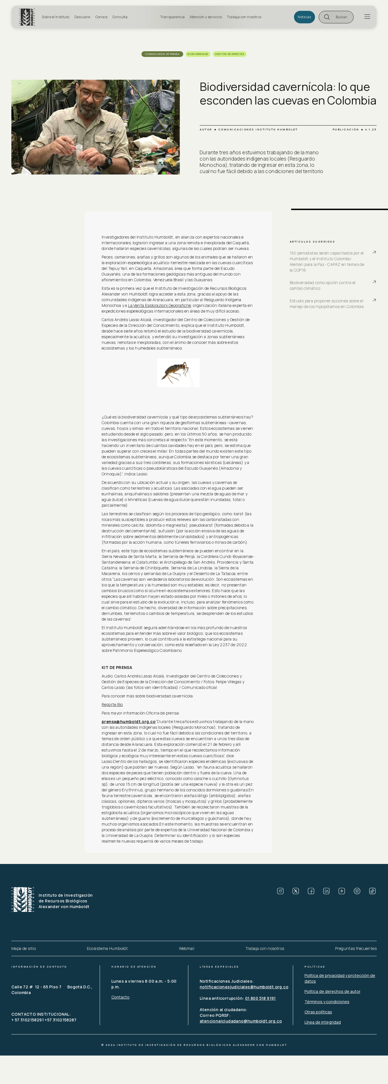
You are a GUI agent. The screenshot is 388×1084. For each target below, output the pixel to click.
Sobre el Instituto (55, 17)
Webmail (187, 948)
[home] (29, 17)
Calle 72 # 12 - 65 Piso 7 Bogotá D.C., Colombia (52, 989)
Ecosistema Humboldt (107, 948)
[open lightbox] (178, 372)
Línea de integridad (322, 1022)
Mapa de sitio (23, 948)
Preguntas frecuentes (356, 948)
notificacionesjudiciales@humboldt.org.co (244, 986)
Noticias (304, 17)
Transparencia (172, 17)
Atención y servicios (206, 17)
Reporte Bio (112, 704)
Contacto (120, 997)
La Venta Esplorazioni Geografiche (159, 305)
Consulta (120, 17)
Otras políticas (318, 1012)
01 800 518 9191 (260, 998)
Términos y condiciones (326, 1001)
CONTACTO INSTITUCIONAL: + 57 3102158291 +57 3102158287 (43, 1017)
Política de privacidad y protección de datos (339, 978)
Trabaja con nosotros (244, 17)
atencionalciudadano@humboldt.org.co (241, 1021)
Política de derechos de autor (332, 991)
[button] (336, 17)
